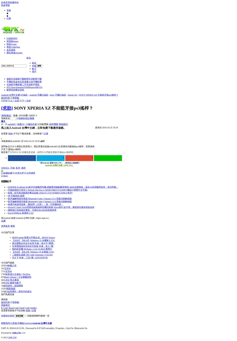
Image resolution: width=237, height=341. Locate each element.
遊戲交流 (11, 79)
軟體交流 (28, 79)
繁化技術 (19, 90)
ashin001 (12, 124)
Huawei (32, 87)
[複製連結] (6, 115)
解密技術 (11, 90)
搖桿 (23, 168)
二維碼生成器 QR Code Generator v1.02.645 (32, 255)
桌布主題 (19, 82)
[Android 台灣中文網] (13, 33)
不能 (12, 168)
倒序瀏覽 (53, 124)
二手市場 (26, 84)
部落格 (12, 41)
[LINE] (108, 158)
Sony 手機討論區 (58, 95)
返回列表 (5, 98)
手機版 (20, 323)
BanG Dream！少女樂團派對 (17, 277)
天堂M (8, 271)
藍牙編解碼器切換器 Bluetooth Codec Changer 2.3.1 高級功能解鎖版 (40, 198)
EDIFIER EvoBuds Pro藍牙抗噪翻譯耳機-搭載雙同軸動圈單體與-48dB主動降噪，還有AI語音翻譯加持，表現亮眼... (63, 187)
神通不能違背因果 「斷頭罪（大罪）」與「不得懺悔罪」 (35, 204)
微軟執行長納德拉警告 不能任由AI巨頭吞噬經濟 (32, 210)
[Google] (79, 158)
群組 (12, 44)
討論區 (12, 38)
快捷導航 (5, 5)
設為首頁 (5, 2)
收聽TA (20, 124)
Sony (13, 87)
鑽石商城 (14, 53)
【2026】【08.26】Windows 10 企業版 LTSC (33, 252)
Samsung (20, 87)
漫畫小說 (28, 82)
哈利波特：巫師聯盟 (13, 286)
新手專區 (35, 84)
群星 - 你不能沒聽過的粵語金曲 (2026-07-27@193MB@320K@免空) (40, 193)
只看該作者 (31, 124)
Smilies (33, 308)
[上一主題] (13, 101)
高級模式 (5, 305)
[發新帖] (14, 98)
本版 (34, 66)
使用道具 (5, 226)
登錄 (9, 10)
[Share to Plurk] (4, 175)
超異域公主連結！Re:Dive (17, 274)
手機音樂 (17, 84)
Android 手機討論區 (38, 95)
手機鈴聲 (37, 82)
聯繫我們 (5, 323)
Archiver (28, 323)
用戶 (34, 71)
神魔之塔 (12, 265)
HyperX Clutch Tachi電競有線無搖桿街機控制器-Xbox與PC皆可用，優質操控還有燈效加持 (51, 207)
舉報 (12, 226)
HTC (9, 87)
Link (17, 308)
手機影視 (11, 82)
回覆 (3, 221)
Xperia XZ (72, 95)
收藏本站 (14, 2)
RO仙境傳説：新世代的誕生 (18, 291)
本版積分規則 (7, 316)
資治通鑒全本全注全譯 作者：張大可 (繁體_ (33, 243)
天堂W (7, 268)
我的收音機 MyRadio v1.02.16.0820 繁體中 (32, 249)
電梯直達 (5, 118)
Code (27, 308)
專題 (13, 47)
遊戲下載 (19, 79)
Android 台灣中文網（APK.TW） (59, 165)
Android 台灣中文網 (10, 95)
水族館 (10, 84)
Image (11, 308)
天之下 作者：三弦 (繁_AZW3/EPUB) (30, 258)
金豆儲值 (11, 50)
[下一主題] (25, 101)
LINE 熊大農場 (11, 280)
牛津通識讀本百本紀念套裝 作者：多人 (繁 (32, 246)
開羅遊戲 (11, 288)
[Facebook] (22, 158)
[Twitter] (51, 158)
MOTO (39, 87)
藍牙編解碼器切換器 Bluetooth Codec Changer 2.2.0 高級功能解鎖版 (40, 201)
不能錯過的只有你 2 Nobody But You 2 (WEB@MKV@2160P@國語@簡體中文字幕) (48, 190)
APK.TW (16, 333)
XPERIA (5, 168)
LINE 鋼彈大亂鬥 (12, 283)
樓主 (3, 121)
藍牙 (18, 168)
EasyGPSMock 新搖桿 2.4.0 (20, 213)
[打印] (4, 101)
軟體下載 (37, 79)
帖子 (34, 69)
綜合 (28, 58)
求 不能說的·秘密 (16, 196)
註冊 (9, 18)
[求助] (7, 108)
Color (5, 308)
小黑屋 (13, 323)
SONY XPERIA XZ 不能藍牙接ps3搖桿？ (98, 95)
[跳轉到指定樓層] (25, 118)
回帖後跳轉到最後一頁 (38, 316)
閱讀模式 (63, 124)
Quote (22, 308)
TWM (26, 87)
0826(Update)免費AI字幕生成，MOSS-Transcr (33, 237)
